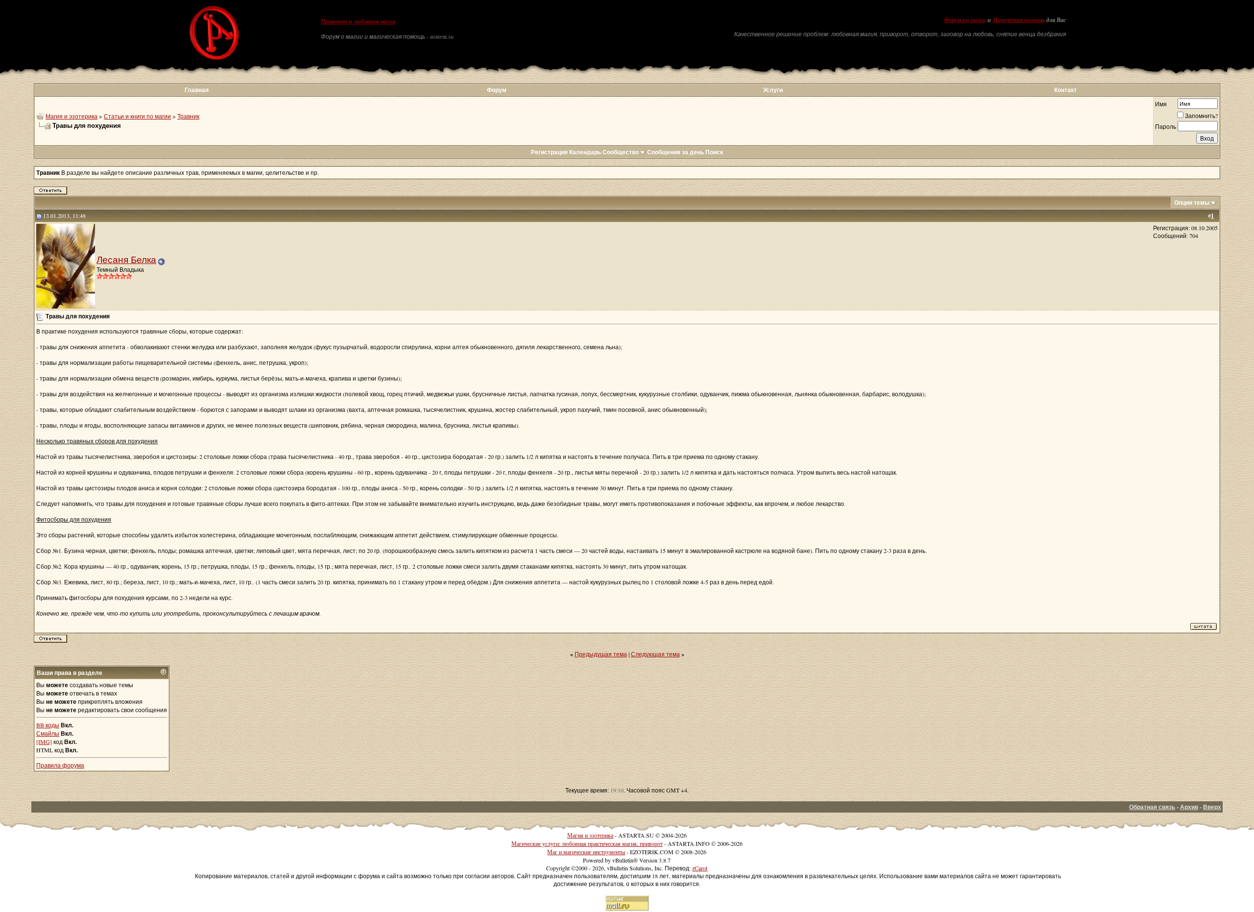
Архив (1189, 807)
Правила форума (60, 765)
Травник (188, 116)
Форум (496, 90)
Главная (197, 90)
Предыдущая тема (601, 654)
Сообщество (621, 152)
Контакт (1065, 90)
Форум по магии (965, 20)
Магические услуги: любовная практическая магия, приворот (587, 843)
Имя (1161, 104)
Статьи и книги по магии (137, 116)
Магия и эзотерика (71, 116)
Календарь (585, 152)
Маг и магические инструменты (586, 852)
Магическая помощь (1018, 20)
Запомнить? (1201, 116)
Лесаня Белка (126, 259)
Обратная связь (1152, 807)
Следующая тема (655, 654)
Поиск (714, 152)
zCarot (699, 868)
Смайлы (47, 733)
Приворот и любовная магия (358, 21)
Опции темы (1191, 202)
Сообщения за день (675, 152)
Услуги (773, 90)
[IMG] (44, 741)
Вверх (1212, 807)
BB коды (47, 725)
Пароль (1165, 126)
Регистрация (549, 152)
